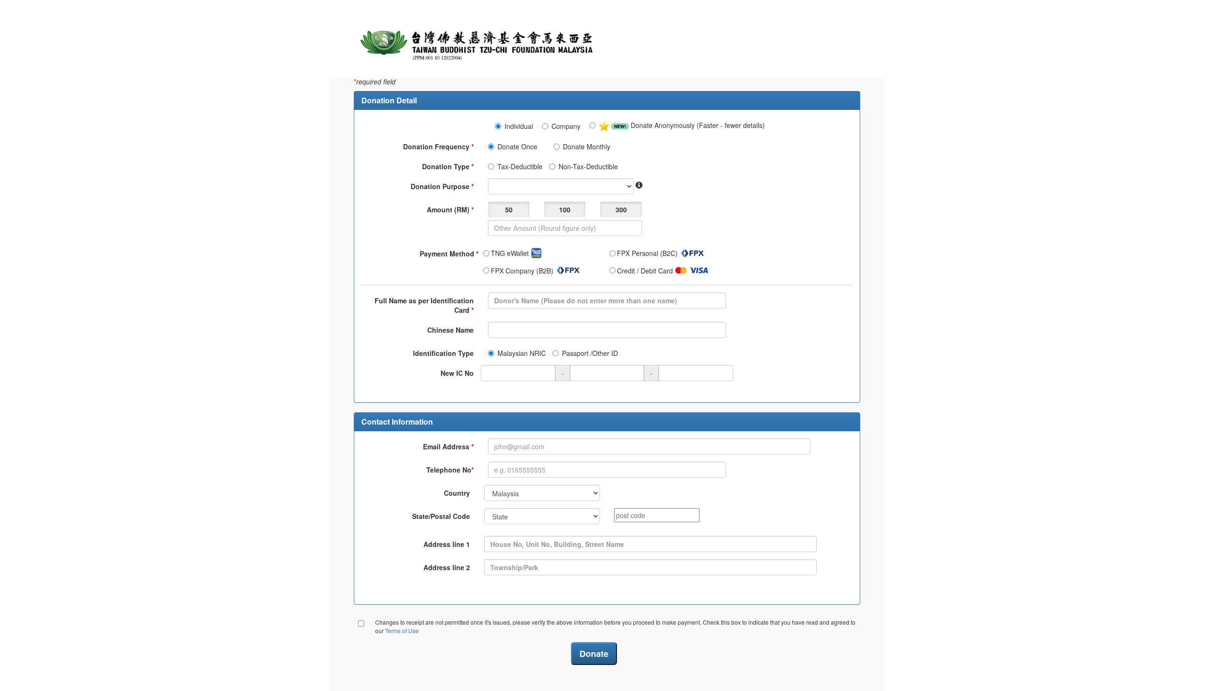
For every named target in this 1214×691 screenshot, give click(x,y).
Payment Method (449, 253)
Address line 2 (446, 567)
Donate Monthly (586, 146)
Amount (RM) (450, 209)
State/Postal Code (441, 516)
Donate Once (517, 146)
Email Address (448, 446)
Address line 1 (446, 544)
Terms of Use (402, 631)
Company (566, 126)
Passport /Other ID (590, 353)
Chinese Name (450, 330)
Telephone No (450, 469)
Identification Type (443, 353)
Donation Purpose (442, 186)
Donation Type (448, 166)
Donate (593, 653)
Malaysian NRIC (521, 353)
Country (457, 493)
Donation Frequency (438, 146)
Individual (519, 126)
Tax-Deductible (520, 166)
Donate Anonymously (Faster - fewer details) (697, 125)
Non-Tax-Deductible (588, 166)
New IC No (457, 373)
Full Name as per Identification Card (424, 305)
